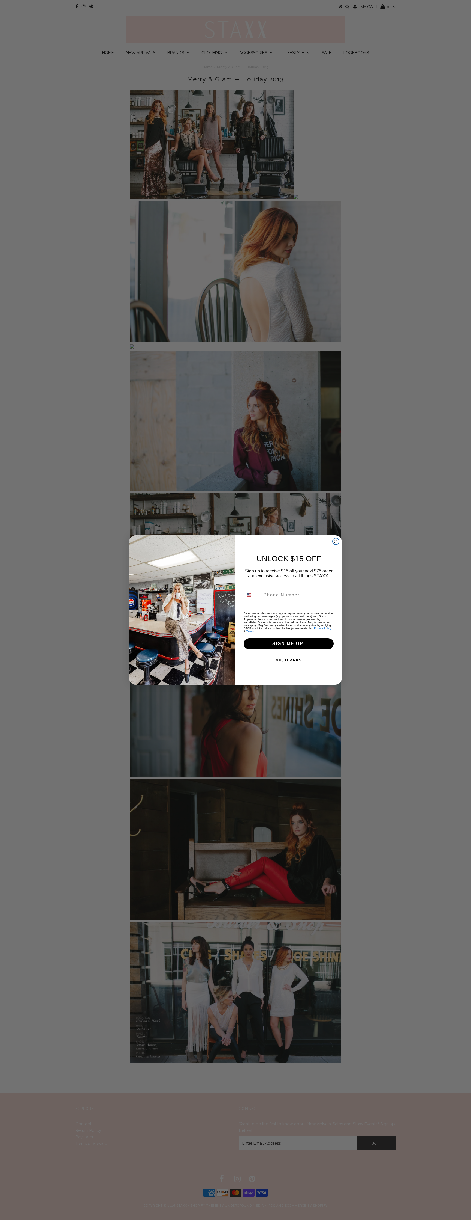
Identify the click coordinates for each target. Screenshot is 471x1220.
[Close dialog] (336, 541)
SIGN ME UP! (288, 643)
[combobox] (252, 595)
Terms (250, 631)
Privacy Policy (322, 628)
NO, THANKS (289, 660)
